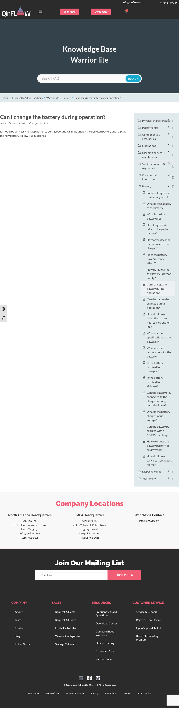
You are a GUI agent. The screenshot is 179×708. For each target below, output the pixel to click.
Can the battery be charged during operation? (158, 303)
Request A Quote (65, 619)
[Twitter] (98, 678)
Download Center (106, 623)
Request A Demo (65, 611)
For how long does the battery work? (158, 195)
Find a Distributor (66, 628)
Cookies (127, 693)
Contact (20, 628)
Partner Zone (104, 659)
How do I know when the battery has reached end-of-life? (159, 320)
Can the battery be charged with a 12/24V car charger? (159, 431)
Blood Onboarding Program (147, 637)
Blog (17, 636)
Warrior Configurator (68, 636)
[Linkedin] (81, 678)
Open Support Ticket (148, 628)
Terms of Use (52, 693)
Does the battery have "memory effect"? (157, 259)
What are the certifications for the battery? (159, 352)
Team (18, 619)
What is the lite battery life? (156, 216)
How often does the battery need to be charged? (158, 244)
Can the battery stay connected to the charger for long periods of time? (159, 399)
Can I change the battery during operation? (97, 97)
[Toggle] (173, 121)
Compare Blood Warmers (105, 633)
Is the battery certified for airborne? (155, 382)
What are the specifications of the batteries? (159, 337)
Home (5, 97)
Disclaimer (33, 693)
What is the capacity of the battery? (159, 205)
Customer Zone (105, 651)
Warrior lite (52, 97)
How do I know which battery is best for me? (159, 460)
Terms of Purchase (75, 693)
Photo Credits (144, 693)
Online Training (105, 643)
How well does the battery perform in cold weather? (158, 445)
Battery (67, 97)
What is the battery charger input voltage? (158, 416)
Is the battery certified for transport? (155, 367)
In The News (22, 644)
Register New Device (148, 619)
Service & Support (146, 611)
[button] (40, 12)
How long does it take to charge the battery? (157, 229)
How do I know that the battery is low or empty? (159, 274)
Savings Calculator (66, 644)
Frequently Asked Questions (27, 97)
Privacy (94, 693)
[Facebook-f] (89, 678)
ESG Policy (110, 693)
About (19, 611)
